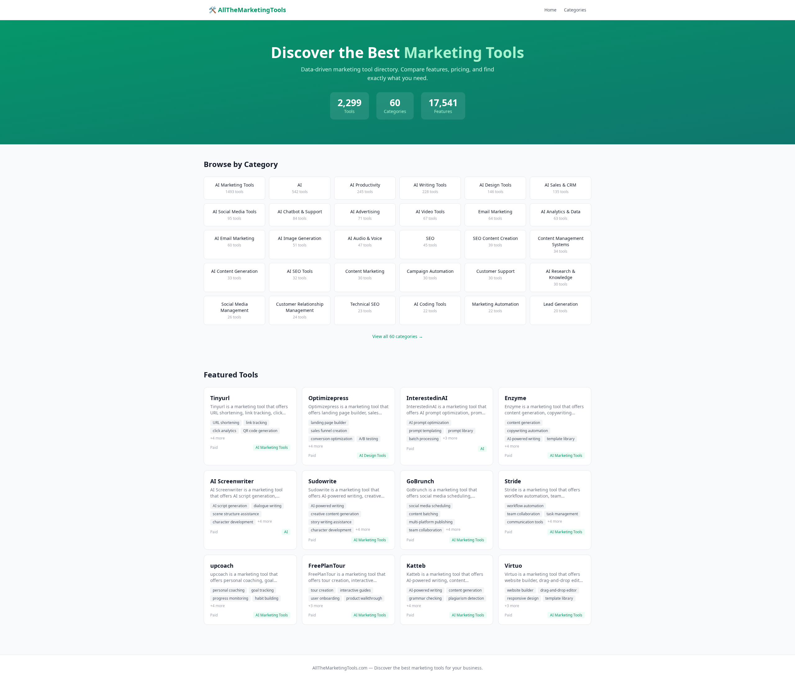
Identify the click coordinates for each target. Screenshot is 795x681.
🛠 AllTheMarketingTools (247, 10)
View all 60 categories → (397, 336)
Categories (575, 10)
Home (550, 10)
